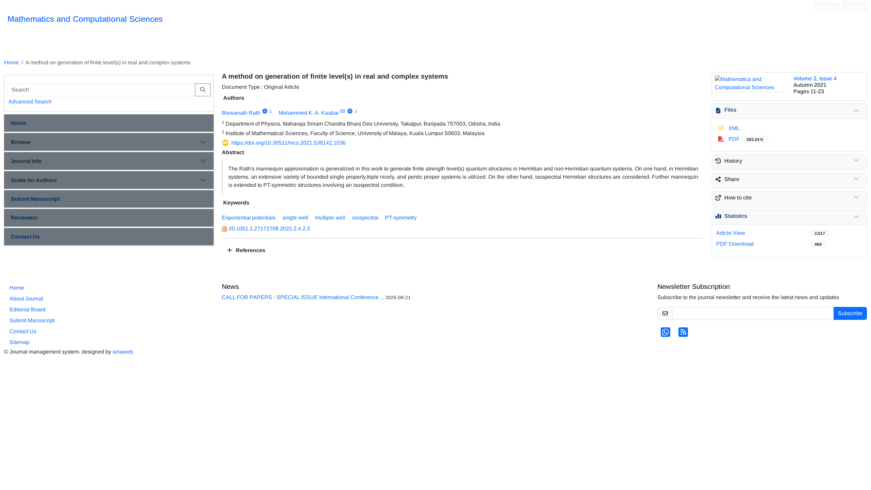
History (733, 161)
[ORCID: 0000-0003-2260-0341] (350, 111)
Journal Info (26, 161)
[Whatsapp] (665, 334)
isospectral (365, 217)
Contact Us (25, 237)
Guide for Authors (34, 180)
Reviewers (24, 217)
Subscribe (850, 313)
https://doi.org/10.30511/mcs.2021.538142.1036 (288, 143)
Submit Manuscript (35, 199)
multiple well (330, 217)
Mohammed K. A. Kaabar (309, 113)
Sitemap (20, 342)
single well (295, 217)
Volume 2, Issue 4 (815, 78)
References (249, 250)
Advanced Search (30, 101)
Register (853, 6)
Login (828, 6)
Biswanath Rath (241, 113)
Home (11, 62)
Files (730, 110)
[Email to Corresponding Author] (342, 111)
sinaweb (123, 352)
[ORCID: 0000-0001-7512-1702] (265, 111)
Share (731, 179)
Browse (21, 142)
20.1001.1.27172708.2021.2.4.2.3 (269, 228)
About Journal (26, 298)
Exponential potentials (249, 217)
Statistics (735, 216)
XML (733, 128)
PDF (745, 139)
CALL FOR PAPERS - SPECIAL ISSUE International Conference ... (303, 297)
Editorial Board (28, 309)
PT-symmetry (401, 217)
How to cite (738, 197)
